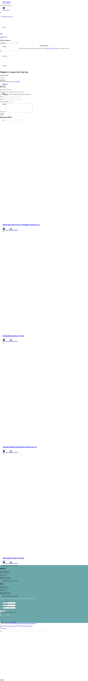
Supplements (17, 81)
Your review (3, 111)
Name (1, 96)
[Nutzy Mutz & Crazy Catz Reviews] (8, 622)
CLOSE (2, 680)
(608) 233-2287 (49, 48)
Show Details (15, 230)
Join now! (2, 611)
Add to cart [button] (7, 230)
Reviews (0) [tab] (5, 83)
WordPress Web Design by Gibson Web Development (24, 623)
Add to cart (3, 80)
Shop (1, 33)
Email (1, 99)
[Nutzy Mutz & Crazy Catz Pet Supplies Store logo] (6, 16)
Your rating (3, 101)
